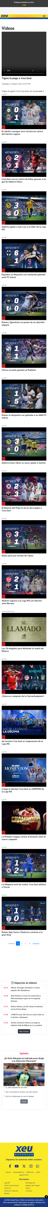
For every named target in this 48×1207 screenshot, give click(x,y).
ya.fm (38, 1172)
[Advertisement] (24, 1126)
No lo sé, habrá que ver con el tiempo (20, 1096)
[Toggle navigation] (44, 16)
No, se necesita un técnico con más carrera (22, 1092)
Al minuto (29, 1191)
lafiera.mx (30, 1172)
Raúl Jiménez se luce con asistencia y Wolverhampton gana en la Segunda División (26, 998)
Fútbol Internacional (11, 1185)
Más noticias (24, 1031)
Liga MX (7, 1183)
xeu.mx (8, 1172)
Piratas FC (7, 1188)
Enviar (24, 1101)
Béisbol (6, 1193)
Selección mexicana (11, 1191)
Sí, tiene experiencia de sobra (16, 1087)
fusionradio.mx (18, 1172)
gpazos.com (24, 1175)
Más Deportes (30, 1183)
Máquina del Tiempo (33, 1185)
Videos (28, 1188)
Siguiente (36, 943)
